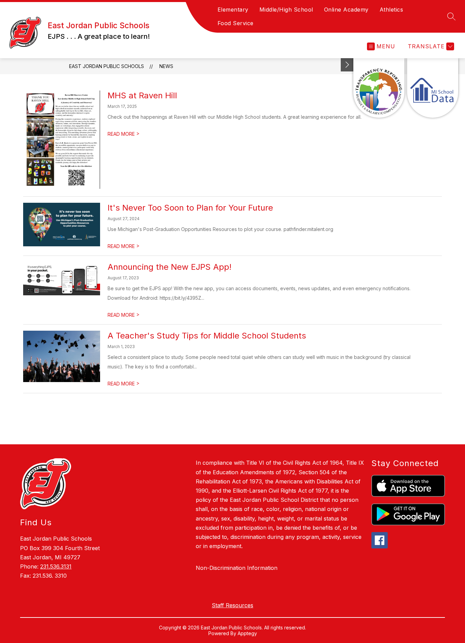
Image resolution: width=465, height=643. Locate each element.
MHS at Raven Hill (142, 95)
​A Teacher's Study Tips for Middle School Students (207, 336)
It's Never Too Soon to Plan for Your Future (190, 208)
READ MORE (124, 134)
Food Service (236, 23)
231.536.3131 (55, 566)
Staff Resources (232, 605)
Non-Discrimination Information (236, 567)
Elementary (233, 9)
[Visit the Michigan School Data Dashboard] (432, 88)
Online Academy (346, 9)
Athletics (391, 9)
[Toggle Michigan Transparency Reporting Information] (347, 64)
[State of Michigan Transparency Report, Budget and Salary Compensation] (378, 88)
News (166, 66)
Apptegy (247, 633)
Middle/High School (286, 9)
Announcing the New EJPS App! (169, 267)
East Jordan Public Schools (106, 66)
